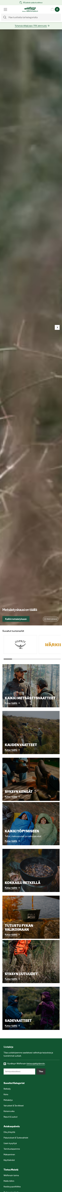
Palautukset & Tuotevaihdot (16, 1137)
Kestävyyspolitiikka (12, 1186)
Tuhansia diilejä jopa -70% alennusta (31, 25)
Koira (6, 1094)
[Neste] (57, 327)
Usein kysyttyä (10, 1143)
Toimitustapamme (12, 1148)
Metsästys (8, 1100)
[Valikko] (5, 9)
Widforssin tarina (11, 1175)
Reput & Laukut (10, 1116)
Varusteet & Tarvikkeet (14, 1105)
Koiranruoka (9, 1111)
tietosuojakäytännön (35, 1063)
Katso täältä (11, 703)
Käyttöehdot (9, 1160)
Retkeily (7, 1088)
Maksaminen (9, 1154)
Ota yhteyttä (9, 1132)
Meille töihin (9, 1181)
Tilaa (41, 1071)
